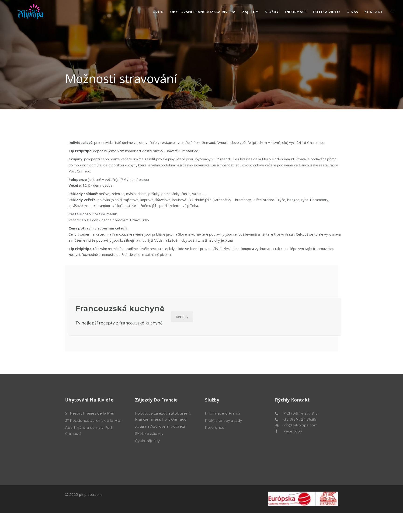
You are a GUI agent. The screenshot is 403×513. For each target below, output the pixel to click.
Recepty (182, 316)
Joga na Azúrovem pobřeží (160, 426)
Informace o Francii (223, 413)
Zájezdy (250, 11)
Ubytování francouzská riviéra (203, 11)
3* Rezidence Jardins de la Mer (93, 420)
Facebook (290, 431)
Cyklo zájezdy (147, 441)
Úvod (158, 11)
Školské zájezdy (149, 433)
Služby (272, 11)
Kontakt (373, 11)
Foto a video (326, 11)
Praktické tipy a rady (223, 420)
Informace (296, 11)
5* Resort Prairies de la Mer (90, 413)
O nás (352, 11)
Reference (215, 427)
